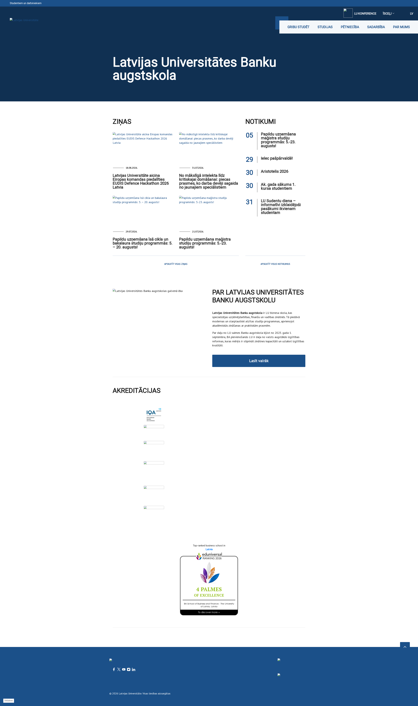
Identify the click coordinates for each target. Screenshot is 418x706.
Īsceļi (387, 13)
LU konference (365, 13)
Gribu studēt (298, 27)
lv (411, 13)
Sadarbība (376, 27)
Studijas (325, 27)
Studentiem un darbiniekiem (25, 3)
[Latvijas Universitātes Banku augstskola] (19, 20)
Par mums (401, 27)
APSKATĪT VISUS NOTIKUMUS (275, 263)
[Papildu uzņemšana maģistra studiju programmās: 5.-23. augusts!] (209, 211)
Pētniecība (350, 27)
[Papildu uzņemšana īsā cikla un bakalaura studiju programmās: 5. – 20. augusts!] (143, 211)
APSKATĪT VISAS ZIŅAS (175, 263)
